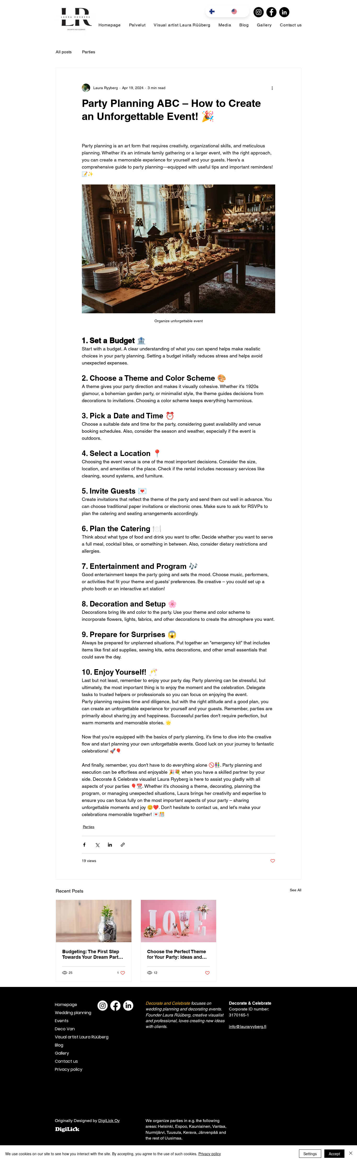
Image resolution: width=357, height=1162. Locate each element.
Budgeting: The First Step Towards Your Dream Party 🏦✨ (91, 954)
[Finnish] (216, 11)
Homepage (66, 1005)
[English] (238, 11)
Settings (310, 1153)
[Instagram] (259, 12)
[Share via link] (122, 844)
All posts (64, 51)
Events (61, 1021)
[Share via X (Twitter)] (97, 844)
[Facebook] (271, 12)
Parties (88, 51)
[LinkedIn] (284, 12)
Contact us (66, 1061)
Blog (59, 1045)
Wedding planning (73, 1013)
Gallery (62, 1053)
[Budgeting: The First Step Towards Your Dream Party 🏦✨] (93, 921)
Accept (334, 1153)
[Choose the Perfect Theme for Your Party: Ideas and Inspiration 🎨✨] (178, 921)
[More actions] (272, 88)
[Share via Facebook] (84, 844)
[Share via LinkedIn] (109, 844)
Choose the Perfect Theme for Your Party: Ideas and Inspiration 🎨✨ (176, 954)
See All (295, 890)
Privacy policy (68, 1069)
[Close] (351, 1153)
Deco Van (65, 1029)
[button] (137, 25)
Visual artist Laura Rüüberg (73, 1037)
